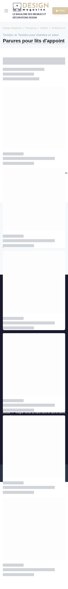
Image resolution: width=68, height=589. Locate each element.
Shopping (31, 28)
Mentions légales (17, 470)
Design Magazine (12, 28)
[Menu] (7, 11)
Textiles (44, 28)
